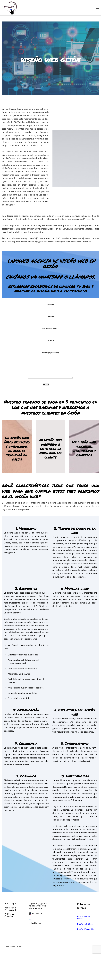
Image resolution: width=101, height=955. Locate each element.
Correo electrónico (50, 328)
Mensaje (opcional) (50, 352)
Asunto (50, 340)
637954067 (38, 913)
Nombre (50, 304)
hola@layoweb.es (38, 923)
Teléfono (50, 316)
